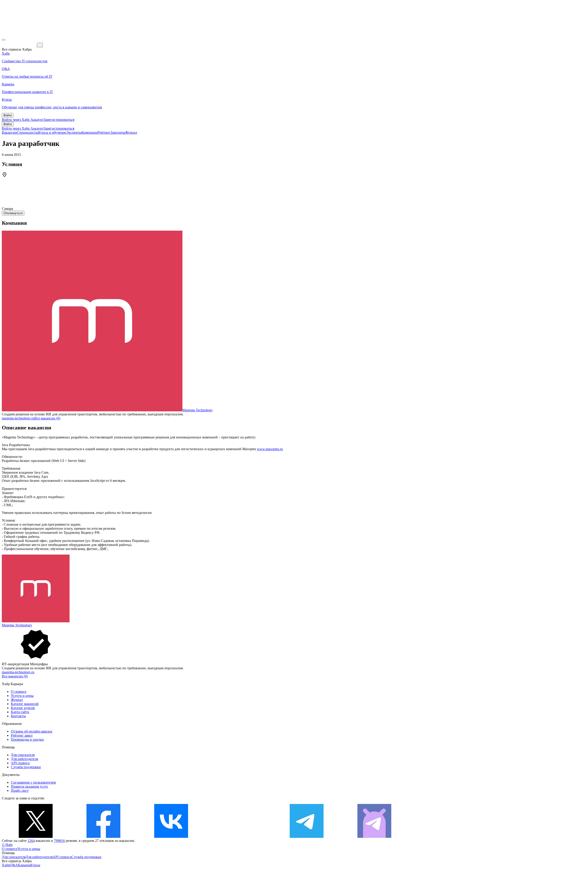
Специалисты (27, 132)
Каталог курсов (23, 708)
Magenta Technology (197, 410)
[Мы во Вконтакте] (171, 837)
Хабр (6, 865)
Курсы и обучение (52, 132)
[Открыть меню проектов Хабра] (3, 39)
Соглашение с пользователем (33, 782)
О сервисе (18, 691)
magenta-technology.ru (18, 418)
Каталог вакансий (25, 704)
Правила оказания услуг (29, 786)
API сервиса (20, 763)
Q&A (14, 865)
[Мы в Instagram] (239, 837)
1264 (31, 841)
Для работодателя (24, 759)
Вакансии (9, 132)
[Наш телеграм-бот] (374, 837)
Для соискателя (23, 755)
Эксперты (74, 132)
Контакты (18, 716)
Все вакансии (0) (47, 418)
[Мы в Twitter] (36, 837)
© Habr (7, 845)
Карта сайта (20, 712)
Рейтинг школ (22, 735)
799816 (59, 841)
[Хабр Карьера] (19, 45)
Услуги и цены (22, 696)
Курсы (35, 865)
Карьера (24, 865)
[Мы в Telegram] (306, 837)
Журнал (131, 132)
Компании (90, 132)
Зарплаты (117, 132)
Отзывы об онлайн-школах (31, 731)
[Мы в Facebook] (103, 837)
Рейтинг (104, 132)
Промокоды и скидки (27, 739)
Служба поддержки (26, 767)
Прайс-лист (20, 790)
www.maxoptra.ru (270, 449)
